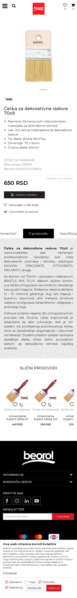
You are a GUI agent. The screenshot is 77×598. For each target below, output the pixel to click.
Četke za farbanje (19, 160)
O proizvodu (38, 234)
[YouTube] (36, 501)
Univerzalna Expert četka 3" (17, 418)
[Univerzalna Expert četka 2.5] (46, 391)
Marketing (16, 587)
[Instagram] (17, 501)
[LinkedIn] (27, 501)
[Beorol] (38, 6)
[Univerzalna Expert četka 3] (17, 391)
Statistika (48, 582)
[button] (14, 6)
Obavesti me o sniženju (60, 178)
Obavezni (15, 582)
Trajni (32, 582)
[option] (38, 55)
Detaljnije (10, 573)
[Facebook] (7, 501)
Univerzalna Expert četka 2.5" (46, 418)
